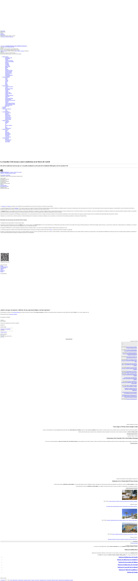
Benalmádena (7, 58)
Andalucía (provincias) (9, 86)
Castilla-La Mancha (8, 93)
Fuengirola (7, 63)
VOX (6, 123)
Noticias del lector (8, 139)
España (4, 85)
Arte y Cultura (5, 108)
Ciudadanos (7, 121)
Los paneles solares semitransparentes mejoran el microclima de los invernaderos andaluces (129, 378)
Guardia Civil (7, 116)
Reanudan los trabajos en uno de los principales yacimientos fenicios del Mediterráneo (131, 389)
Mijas (6, 68)
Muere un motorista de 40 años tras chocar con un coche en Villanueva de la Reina (129, 360)
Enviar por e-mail (3, 185)
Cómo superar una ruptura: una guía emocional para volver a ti (131, 357)
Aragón (6, 87)
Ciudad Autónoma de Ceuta (10, 103)
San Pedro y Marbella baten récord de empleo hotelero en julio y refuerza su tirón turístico (129, 382)
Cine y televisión (8, 136)
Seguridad (4, 111)
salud (51, 229)
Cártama (6, 59)
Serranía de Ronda (8, 72)
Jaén (6, 82)
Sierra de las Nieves (8, 73)
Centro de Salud (3, 267)
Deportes (4, 107)
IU (5, 124)
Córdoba (6, 79)
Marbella (6, 67)
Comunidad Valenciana (9, 95)
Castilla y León (7, 92)
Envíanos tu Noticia (27, 580)
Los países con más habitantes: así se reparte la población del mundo (130, 350)
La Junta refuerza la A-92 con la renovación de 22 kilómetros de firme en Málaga (129, 393)
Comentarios (8, 175)
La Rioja (6, 102)
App (6, 46)
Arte (6, 109)
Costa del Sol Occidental (9, 61)
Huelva (6, 81)
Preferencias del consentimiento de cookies (65, 580)
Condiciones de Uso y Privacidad (45, 580)
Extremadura (7, 96)
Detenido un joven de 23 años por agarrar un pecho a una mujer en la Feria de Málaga (129, 368)
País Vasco (7, 101)
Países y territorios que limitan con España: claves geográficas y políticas (130, 386)
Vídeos (18, 50)
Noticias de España (132, 572)
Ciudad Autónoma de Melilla (10, 104)
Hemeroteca (27, 50)
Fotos (16, 50)
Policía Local (7, 114)
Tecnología (7, 135)
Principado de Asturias (9, 88)
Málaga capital (7, 66)
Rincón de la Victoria (8, 70)
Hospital (1, 271)
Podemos (6, 122)
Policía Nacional (8, 115)
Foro (4, 46)
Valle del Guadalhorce (9, 75)
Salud (6, 131)
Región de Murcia (8, 99)
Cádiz (6, 78)
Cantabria (6, 91)
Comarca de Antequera (9, 60)
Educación (7, 132)
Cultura (6, 110)
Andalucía (16, 208)
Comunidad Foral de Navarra (10, 100)
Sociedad (4, 129)
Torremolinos (7, 74)
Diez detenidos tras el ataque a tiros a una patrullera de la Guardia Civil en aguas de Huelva (129, 372)
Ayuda (11, 580)
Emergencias (2, 270)
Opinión (4, 137)
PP (5, 126)
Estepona (6, 62)
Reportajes (7, 138)
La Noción (2, 45)
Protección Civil (8, 112)
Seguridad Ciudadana (4, 266)
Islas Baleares (7, 89)
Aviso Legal (37, 580)
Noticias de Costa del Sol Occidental (128, 567)
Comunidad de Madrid (9, 98)
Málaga (4, 56)
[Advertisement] (32, 7)
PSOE (6, 127)
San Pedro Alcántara (10, 50)
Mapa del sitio (15, 580)
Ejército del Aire (8, 118)
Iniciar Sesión (2, 34)
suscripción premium (16, 312)
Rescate (1, 265)
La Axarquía (7, 65)
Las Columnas (7, 140)
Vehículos (2, 268)
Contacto (32, 580)
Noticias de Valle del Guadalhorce (128, 569)
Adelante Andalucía (8, 125)
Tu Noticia (22, 50)
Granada (6, 80)
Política (4, 120)
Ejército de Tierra (8, 119)
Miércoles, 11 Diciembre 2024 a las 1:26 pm (7, 173)
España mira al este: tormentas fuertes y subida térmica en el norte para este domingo (129, 364)
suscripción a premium (13, 314)
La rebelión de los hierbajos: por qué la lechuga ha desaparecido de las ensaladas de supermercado (130, 353)
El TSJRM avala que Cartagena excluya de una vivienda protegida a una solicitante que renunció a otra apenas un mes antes (129, 396)
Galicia (6, 97)
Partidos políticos (8, 128)
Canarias (6, 90)
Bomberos (7, 113)
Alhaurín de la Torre (8, 57)
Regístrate (2, 33)
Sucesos (6, 130)
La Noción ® (2, 580)
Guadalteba (7, 64)
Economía (4, 106)
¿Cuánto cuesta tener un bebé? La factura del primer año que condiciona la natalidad (129, 374)
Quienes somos (20, 580)
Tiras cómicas (7, 141)
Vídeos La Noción (3, 50)
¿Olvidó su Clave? (3, 332)
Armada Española (8, 117)
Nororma (6, 69)
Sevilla (6, 84)
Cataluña (6, 94)
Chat (1, 46)
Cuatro (1, 269)
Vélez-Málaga (7, 76)
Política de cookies (54, 580)
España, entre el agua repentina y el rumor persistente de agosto (131, 347)
